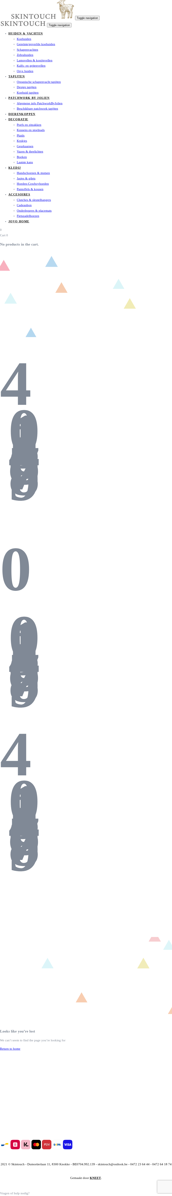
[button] (15, 1193)
